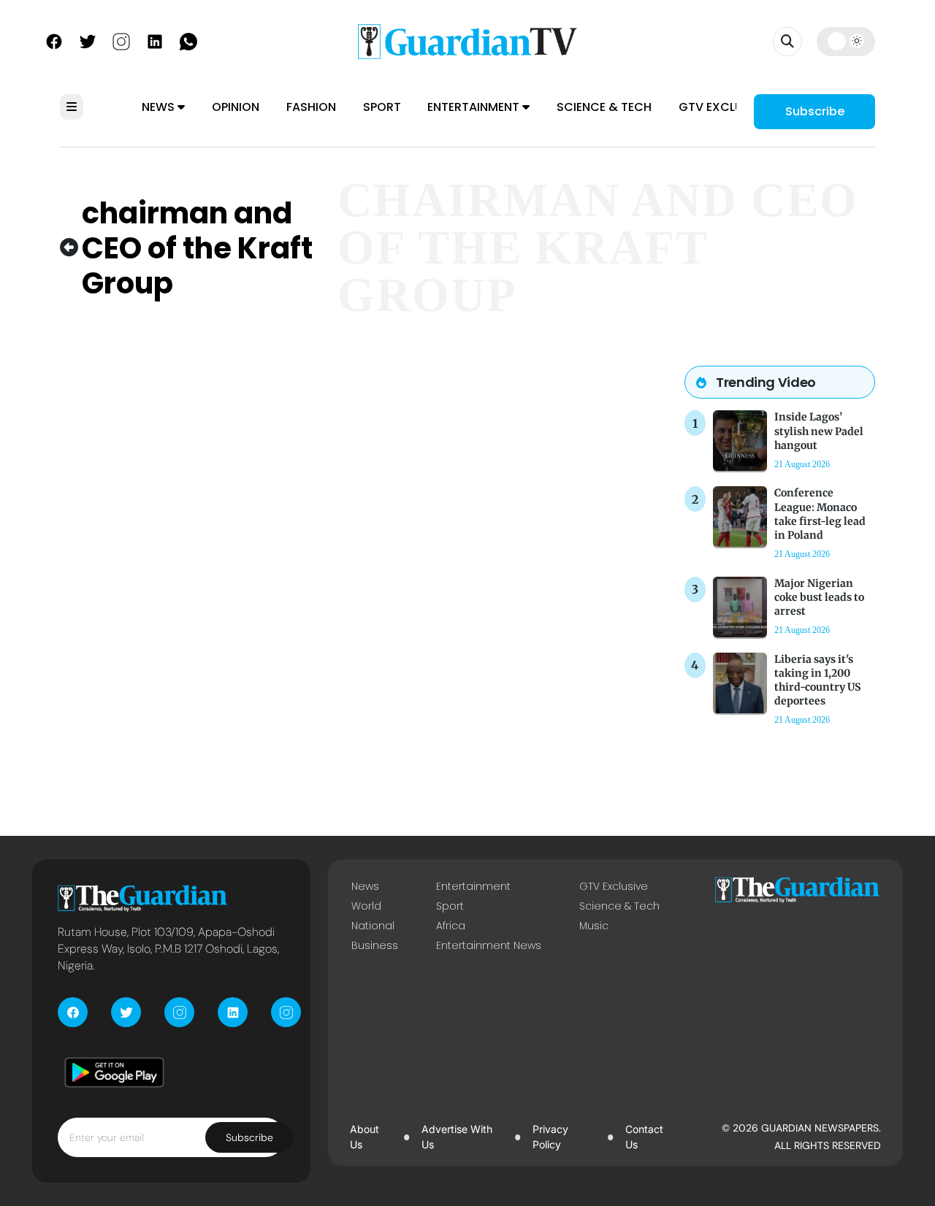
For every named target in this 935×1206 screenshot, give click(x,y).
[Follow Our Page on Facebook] (54, 40)
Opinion (235, 107)
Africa (450, 925)
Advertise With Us (456, 1136)
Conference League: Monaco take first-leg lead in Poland (820, 514)
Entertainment (474, 107)
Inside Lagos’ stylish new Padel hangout (818, 430)
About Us (364, 1136)
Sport (382, 107)
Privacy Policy (550, 1136)
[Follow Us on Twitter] (87, 40)
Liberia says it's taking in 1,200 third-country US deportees (817, 680)
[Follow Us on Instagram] (121, 40)
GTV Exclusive (723, 107)
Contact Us (644, 1136)
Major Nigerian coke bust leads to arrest (819, 597)
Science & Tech (604, 107)
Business (374, 945)
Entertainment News (488, 945)
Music (593, 925)
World (366, 906)
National (372, 925)
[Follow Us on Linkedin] (154, 40)
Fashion (311, 107)
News (160, 107)
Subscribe (814, 111)
